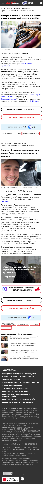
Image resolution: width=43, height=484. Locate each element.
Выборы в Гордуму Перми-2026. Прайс (18, 399)
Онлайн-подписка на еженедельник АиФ (20, 383)
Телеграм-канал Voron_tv (28, 187)
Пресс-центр (30, 374)
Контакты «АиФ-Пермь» (12, 386)
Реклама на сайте (10, 377)
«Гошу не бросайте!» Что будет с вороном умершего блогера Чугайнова (21, 270)
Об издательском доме (12, 374)
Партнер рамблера (20, 474)
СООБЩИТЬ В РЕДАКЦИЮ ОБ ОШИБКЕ (17, 402)
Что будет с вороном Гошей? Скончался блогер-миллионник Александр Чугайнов (24, 357)
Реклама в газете (27, 377)
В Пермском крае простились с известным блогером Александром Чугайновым (24, 344)
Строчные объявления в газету (16, 388)
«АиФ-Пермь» (33, 101)
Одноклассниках (8, 99)
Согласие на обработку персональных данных (19, 447)
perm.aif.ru (5, 201)
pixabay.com (5, 50)
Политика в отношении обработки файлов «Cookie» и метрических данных (18, 454)
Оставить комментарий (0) (21, 117)
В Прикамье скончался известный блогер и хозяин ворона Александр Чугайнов (24, 351)
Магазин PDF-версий (11, 380)
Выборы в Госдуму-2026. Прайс (15, 391)
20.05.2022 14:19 (6, 8)
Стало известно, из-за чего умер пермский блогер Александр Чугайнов (24, 337)
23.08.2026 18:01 (6, 143)
